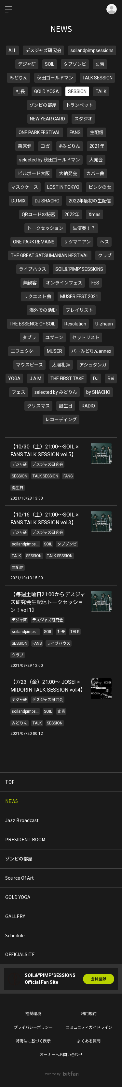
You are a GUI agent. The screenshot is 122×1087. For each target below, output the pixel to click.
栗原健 (25, 146)
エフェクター (24, 351)
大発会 (96, 159)
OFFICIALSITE (20, 954)
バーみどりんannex (91, 351)
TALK (101, 91)
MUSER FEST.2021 (79, 296)
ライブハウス (32, 269)
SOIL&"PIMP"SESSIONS (79, 269)
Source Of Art (19, 877)
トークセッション (45, 228)
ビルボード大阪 (34, 173)
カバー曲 (95, 173)
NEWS (11, 801)
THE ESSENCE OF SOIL (32, 323)
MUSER (54, 351)
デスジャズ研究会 (43, 50)
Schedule (15, 935)
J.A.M (35, 378)
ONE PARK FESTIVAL (40, 132)
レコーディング (61, 419)
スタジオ (83, 118)
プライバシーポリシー (33, 1027)
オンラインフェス (64, 282)
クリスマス (38, 405)
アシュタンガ (92, 364)
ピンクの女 (99, 187)
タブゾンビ (74, 64)
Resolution (75, 323)
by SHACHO (98, 392)
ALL (12, 50)
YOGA (14, 378)
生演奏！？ (84, 228)
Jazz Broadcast (22, 820)
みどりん (18, 77)
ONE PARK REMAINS (34, 241)
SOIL (49, 64)
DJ (96, 378)
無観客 (30, 282)
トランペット (79, 105)
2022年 (71, 214)
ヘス (104, 241)
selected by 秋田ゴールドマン (49, 159)
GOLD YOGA (46, 91)
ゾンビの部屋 (43, 105)
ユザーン (54, 337)
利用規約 (89, 1013)
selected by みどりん (55, 392)
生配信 (96, 132)
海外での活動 (43, 310)
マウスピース (29, 364)
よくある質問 (89, 1041)
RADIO (88, 405)
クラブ (105, 255)
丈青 (99, 64)
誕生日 (66, 405)
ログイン (111, 9)
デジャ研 (27, 64)
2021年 (96, 146)
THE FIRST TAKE (67, 378)
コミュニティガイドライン (89, 1027)
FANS (75, 132)
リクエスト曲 (37, 296)
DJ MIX (18, 200)
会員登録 (98, 979)
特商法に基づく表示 (33, 1041)
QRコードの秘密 (38, 214)
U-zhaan (104, 323)
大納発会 (68, 173)
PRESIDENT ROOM (25, 839)
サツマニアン (77, 241)
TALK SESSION (97, 77)
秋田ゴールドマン (55, 77)
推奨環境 (33, 1013)
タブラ (29, 337)
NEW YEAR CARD (47, 118)
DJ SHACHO (47, 200)
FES (95, 282)
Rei (111, 378)
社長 (20, 91)
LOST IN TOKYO (63, 187)
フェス (18, 392)
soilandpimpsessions (92, 50)
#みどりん (69, 146)
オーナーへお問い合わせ (61, 1055)
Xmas (94, 214)
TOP (10, 781)
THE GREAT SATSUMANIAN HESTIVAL (50, 255)
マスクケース (24, 187)
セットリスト (86, 337)
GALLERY (15, 916)
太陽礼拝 (61, 364)
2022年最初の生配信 (90, 200)
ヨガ (45, 146)
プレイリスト (79, 310)
